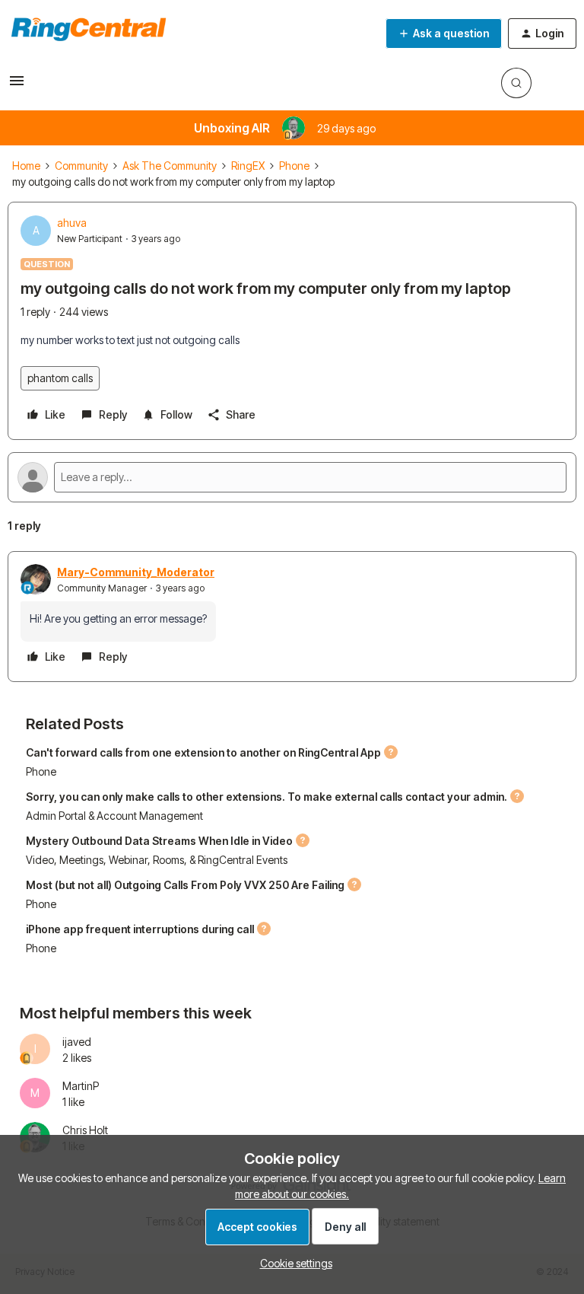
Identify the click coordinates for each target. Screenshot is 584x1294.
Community (81, 165)
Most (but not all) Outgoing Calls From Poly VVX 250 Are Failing (185, 884)
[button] (17, 85)
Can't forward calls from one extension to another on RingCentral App (203, 752)
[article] (292, 616)
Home (26, 165)
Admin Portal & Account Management (114, 815)
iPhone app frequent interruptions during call (140, 929)
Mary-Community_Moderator (135, 572)
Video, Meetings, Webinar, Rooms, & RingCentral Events (156, 859)
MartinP (80, 1085)
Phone (294, 165)
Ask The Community (169, 165)
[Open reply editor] (292, 477)
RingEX (248, 165)
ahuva (72, 222)
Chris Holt (85, 1129)
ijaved (76, 1041)
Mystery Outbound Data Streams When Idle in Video (159, 840)
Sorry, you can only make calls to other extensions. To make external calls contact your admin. (266, 796)
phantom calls (60, 377)
